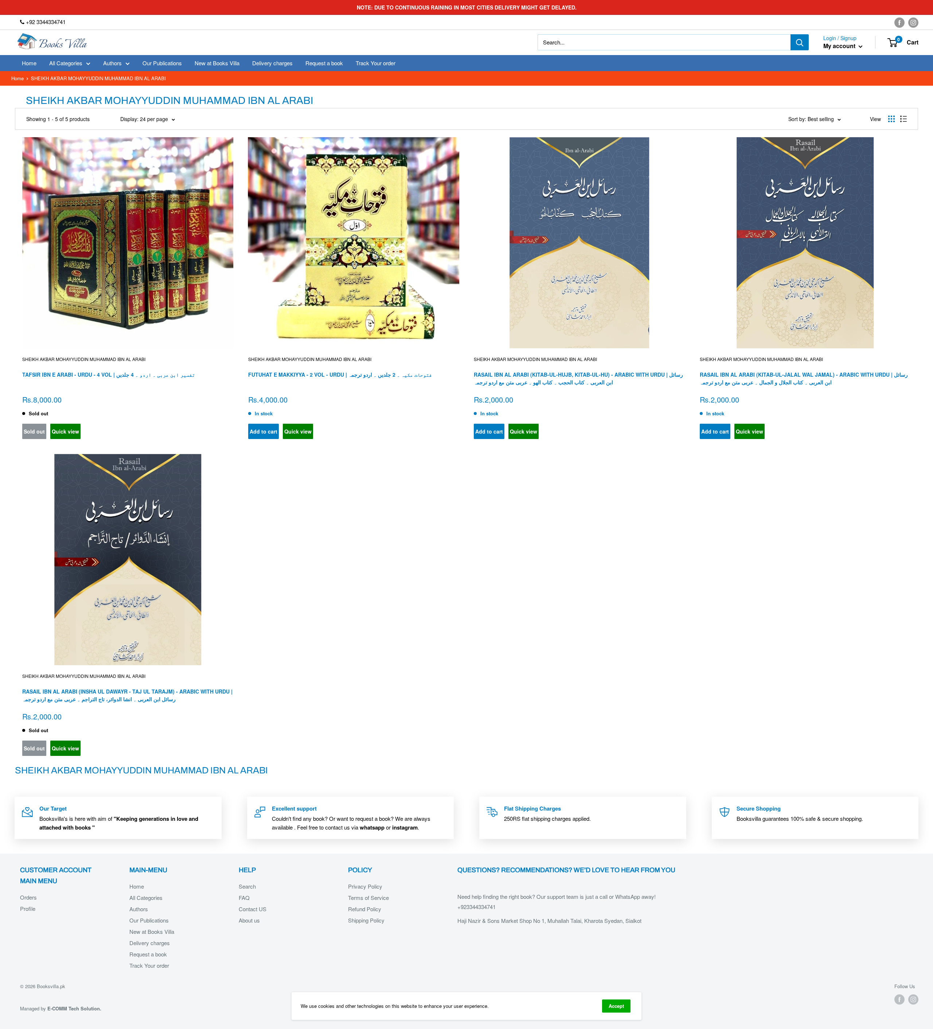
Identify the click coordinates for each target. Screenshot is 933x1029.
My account (840, 46)
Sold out (34, 431)
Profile (27, 908)
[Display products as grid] (891, 119)
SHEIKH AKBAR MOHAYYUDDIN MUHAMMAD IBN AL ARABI (83, 359)
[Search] (799, 42)
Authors (112, 63)
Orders (28, 897)
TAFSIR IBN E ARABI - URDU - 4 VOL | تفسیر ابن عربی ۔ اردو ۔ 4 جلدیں (108, 374)
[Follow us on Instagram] (913, 22)
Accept (616, 1005)
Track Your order (375, 63)
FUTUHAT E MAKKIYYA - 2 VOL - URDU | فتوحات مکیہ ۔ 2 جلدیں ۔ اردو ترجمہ (340, 374)
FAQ (244, 897)
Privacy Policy (365, 886)
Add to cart (263, 431)
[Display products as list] (903, 119)
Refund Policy (364, 909)
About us (249, 920)
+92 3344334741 (45, 22)
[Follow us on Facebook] (899, 22)
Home (29, 63)
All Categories (65, 63)
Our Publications (162, 63)
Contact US (252, 909)
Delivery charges (272, 63)
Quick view (65, 431)
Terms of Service (368, 897)
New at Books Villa (217, 63)
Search (247, 886)
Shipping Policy (366, 920)
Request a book (324, 63)
